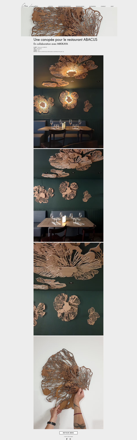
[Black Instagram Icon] (70, 439)
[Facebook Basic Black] (67, 439)
